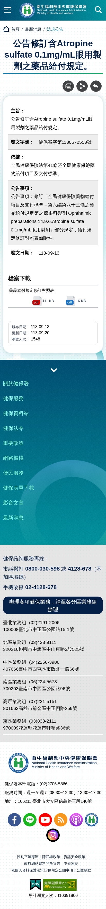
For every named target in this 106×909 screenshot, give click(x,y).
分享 (82, 83)
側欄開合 (7, 9)
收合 (54, 370)
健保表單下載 (18, 488)
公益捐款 (84, 870)
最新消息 (33, 29)
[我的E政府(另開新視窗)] (35, 885)
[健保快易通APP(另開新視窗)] (91, 819)
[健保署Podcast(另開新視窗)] (76, 819)
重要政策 (13, 443)
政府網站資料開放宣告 (42, 864)
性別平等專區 (28, 857)
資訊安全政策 (74, 857)
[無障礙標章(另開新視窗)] (60, 885)
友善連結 (71, 864)
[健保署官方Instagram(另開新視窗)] (53, 835)
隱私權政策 (51, 857)
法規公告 (55, 29)
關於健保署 (16, 383)
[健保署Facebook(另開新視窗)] (14, 819)
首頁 (15, 29)
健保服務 (13, 398)
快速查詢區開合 (98, 9)
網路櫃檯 (13, 458)
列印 (68, 83)
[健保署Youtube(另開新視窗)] (45, 819)
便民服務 (13, 473)
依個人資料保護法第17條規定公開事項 (42, 870)
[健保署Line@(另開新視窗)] (30, 819)
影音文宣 (13, 503)
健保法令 (13, 428)
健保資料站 (16, 413)
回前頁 (96, 83)
